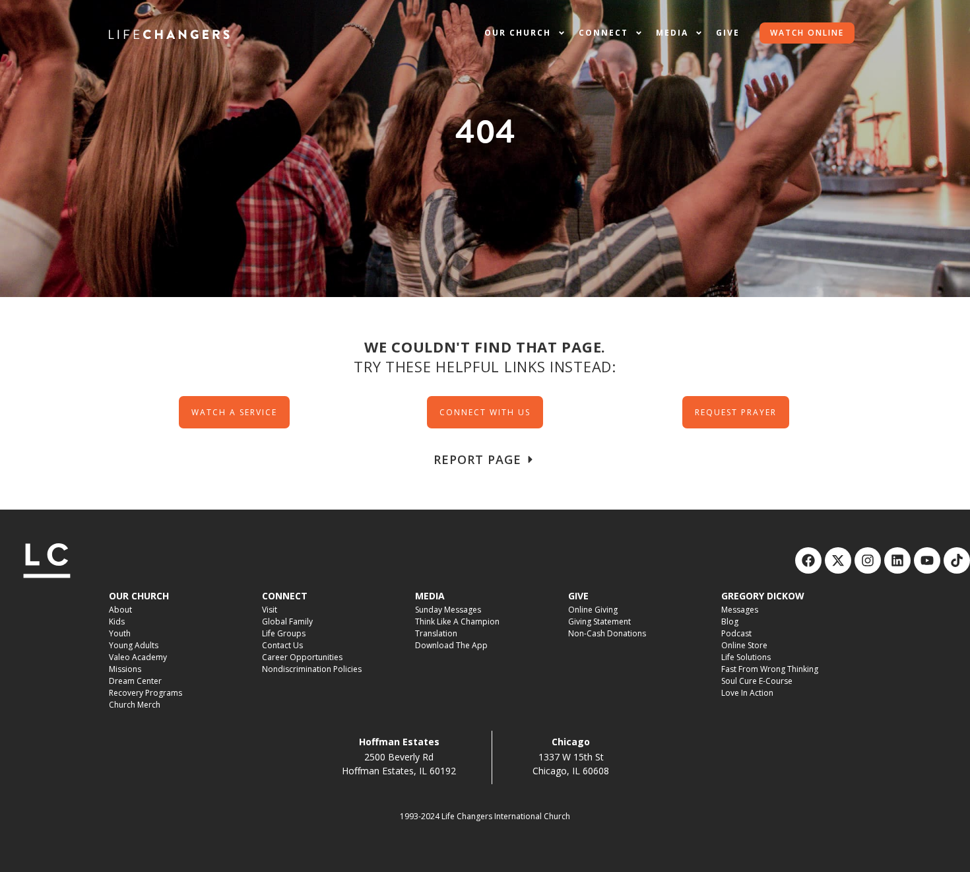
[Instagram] (868, 560)
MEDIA (430, 595)
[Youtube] (927, 560)
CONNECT (284, 595)
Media (672, 32)
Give (728, 32)
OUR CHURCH (139, 595)
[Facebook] (808, 560)
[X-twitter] (838, 560)
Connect (603, 32)
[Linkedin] (897, 560)
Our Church (517, 32)
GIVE (578, 595)
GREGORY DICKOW (762, 595)
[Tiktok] (957, 560)
